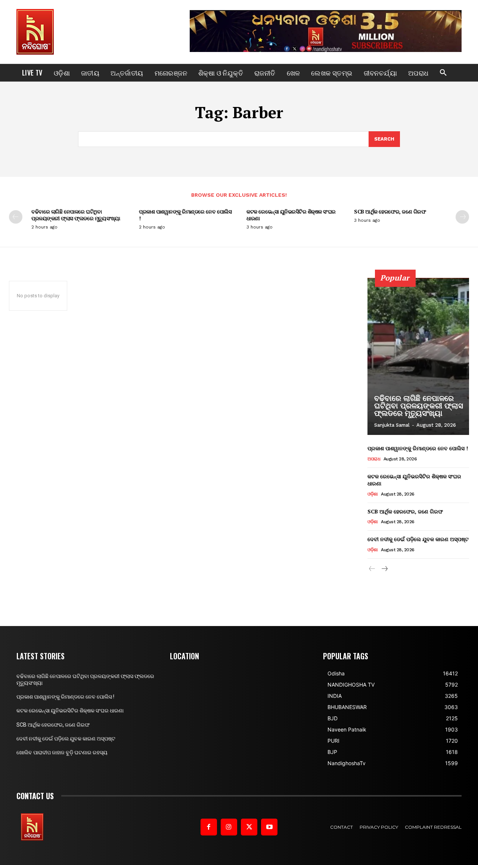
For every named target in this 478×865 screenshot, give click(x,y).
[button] (443, 73)
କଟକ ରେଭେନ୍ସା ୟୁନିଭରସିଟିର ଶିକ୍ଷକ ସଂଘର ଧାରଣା (291, 215)
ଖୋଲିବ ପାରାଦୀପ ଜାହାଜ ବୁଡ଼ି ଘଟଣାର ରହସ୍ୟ (62, 752)
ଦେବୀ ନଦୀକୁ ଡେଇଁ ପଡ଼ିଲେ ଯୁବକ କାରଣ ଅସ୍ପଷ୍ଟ (418, 539)
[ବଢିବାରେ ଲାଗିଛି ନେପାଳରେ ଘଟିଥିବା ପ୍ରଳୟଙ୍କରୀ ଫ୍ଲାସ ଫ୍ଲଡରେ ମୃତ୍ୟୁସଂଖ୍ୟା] (418, 356)
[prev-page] (15, 217)
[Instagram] (229, 827)
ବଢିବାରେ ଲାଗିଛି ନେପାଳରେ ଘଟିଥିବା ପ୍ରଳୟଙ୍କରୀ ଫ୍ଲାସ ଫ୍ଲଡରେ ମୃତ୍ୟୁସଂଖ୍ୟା (75, 215)
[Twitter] (249, 827)
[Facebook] (209, 827)
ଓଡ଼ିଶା (372, 494)
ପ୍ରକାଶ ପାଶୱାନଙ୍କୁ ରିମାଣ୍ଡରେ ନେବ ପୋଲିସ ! (185, 215)
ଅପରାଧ (373, 458)
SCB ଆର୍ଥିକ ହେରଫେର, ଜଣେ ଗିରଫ (390, 211)
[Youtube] (269, 827)
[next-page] (462, 217)
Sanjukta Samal (392, 425)
